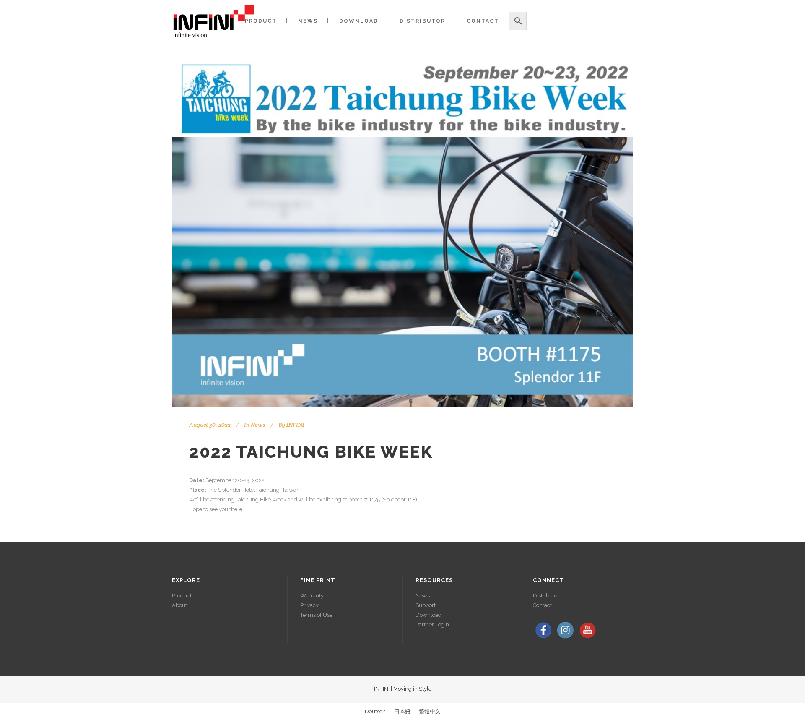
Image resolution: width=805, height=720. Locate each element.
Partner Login (432, 624)
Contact (542, 605)
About (179, 605)
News (258, 424)
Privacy (309, 605)
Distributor (546, 595)
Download (428, 615)
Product (182, 595)
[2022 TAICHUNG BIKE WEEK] (402, 233)
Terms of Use (316, 615)
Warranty (312, 595)
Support (425, 605)
